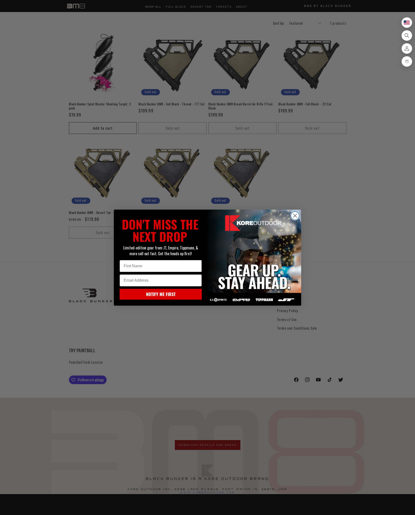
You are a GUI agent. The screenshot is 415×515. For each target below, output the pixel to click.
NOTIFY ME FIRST (161, 294)
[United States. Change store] (407, 22)
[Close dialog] (295, 216)
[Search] (407, 35)
